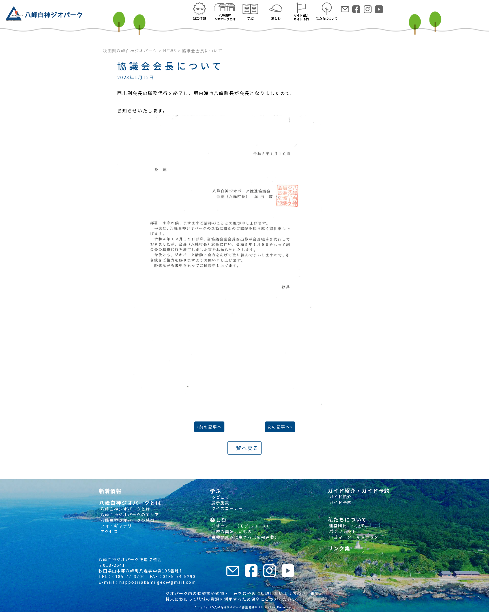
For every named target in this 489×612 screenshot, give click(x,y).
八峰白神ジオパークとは (124, 509)
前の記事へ (210, 427)
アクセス (108, 531)
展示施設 (220, 502)
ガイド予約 (340, 502)
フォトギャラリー (118, 526)
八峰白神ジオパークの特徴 (127, 520)
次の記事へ (278, 427)
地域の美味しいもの (231, 531)
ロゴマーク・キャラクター (355, 537)
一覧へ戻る (244, 447)
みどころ (220, 497)
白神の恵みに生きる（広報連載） (244, 537)
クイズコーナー (226, 508)
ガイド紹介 (340, 496)
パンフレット (342, 531)
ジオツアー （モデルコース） (240, 526)
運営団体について (346, 525)
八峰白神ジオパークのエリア (129, 514)
